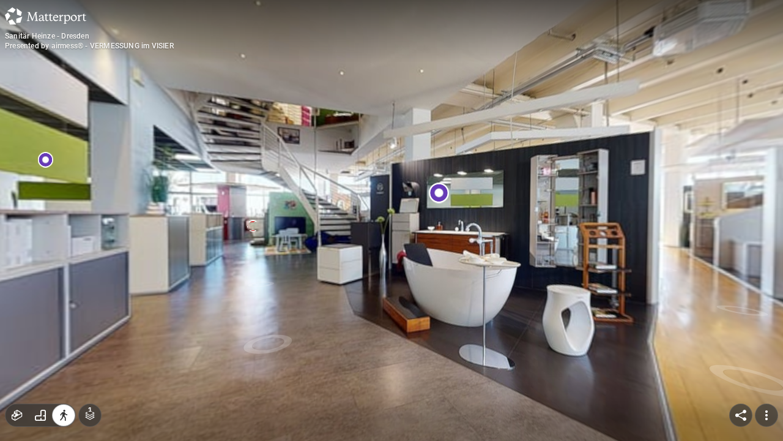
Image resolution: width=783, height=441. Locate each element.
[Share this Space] (740, 415)
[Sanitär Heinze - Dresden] (391, 220)
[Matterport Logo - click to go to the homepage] (45, 16)
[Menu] (766, 415)
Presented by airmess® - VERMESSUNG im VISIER (89, 46)
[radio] (17, 415)
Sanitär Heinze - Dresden (47, 36)
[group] (40, 415)
